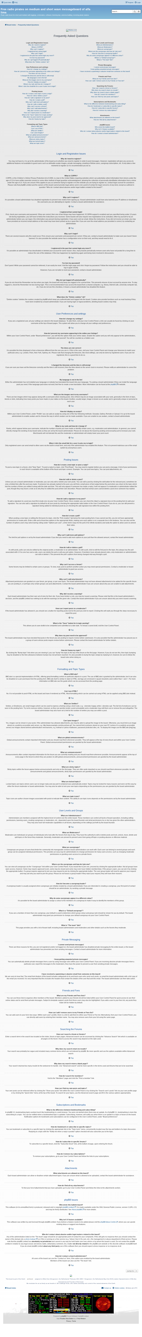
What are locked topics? (37, 141)
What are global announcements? (37, 135)
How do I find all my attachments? (105, 120)
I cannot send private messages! (105, 67)
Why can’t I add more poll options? (37, 102)
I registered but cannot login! (37, 51)
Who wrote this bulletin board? (105, 127)
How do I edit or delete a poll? (37, 104)
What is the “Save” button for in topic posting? (37, 115)
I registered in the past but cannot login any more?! (37, 55)
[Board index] (2, 6)
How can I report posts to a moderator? (37, 112)
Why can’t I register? (37, 49)
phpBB (113, 384)
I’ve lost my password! (37, 58)
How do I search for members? (104, 94)
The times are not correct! (37, 73)
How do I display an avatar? (37, 82)
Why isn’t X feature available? (105, 129)
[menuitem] (15, 2)
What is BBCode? (37, 126)
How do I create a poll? (37, 100)
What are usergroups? (104, 49)
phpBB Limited (68, 1207)
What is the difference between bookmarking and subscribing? (105, 104)
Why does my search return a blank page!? (104, 92)
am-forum (30, 1279)
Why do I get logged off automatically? (37, 60)
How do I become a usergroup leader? (105, 53)
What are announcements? (37, 137)
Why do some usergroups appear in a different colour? (105, 55)
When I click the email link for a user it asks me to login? (37, 86)
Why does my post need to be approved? (37, 117)
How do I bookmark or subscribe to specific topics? (105, 106)
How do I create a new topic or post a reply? (37, 93)
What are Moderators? (104, 47)
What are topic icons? (37, 143)
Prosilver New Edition (67, 1318)
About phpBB (77, 1210)
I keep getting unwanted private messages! (104, 69)
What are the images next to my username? (37, 80)
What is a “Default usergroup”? (105, 58)
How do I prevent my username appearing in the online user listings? (37, 71)
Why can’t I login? (37, 53)
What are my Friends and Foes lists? (104, 79)
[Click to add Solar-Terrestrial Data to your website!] (71, 1303)
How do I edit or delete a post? (37, 95)
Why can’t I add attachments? (37, 108)
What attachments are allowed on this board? (105, 117)
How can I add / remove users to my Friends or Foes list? (104, 81)
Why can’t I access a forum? (37, 106)
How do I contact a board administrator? (104, 133)
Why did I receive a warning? (37, 110)
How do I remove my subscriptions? (105, 110)
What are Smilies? (37, 130)
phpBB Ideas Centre (108, 1222)
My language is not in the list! (37, 78)
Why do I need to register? (37, 45)
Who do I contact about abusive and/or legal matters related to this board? (105, 131)
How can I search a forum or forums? (104, 88)
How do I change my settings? (37, 69)
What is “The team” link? (105, 60)
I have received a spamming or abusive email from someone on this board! (105, 71)
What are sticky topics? (37, 139)
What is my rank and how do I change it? (37, 84)
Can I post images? (37, 132)
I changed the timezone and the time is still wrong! (37, 75)
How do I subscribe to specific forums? (105, 108)
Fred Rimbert (81, 1318)
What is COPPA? (37, 47)
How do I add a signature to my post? (37, 98)
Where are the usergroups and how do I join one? (104, 51)
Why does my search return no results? (105, 90)
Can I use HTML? (37, 128)
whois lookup (30, 1239)
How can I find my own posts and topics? (105, 96)
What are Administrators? (104, 45)
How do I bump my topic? (37, 119)
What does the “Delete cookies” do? (37, 62)
